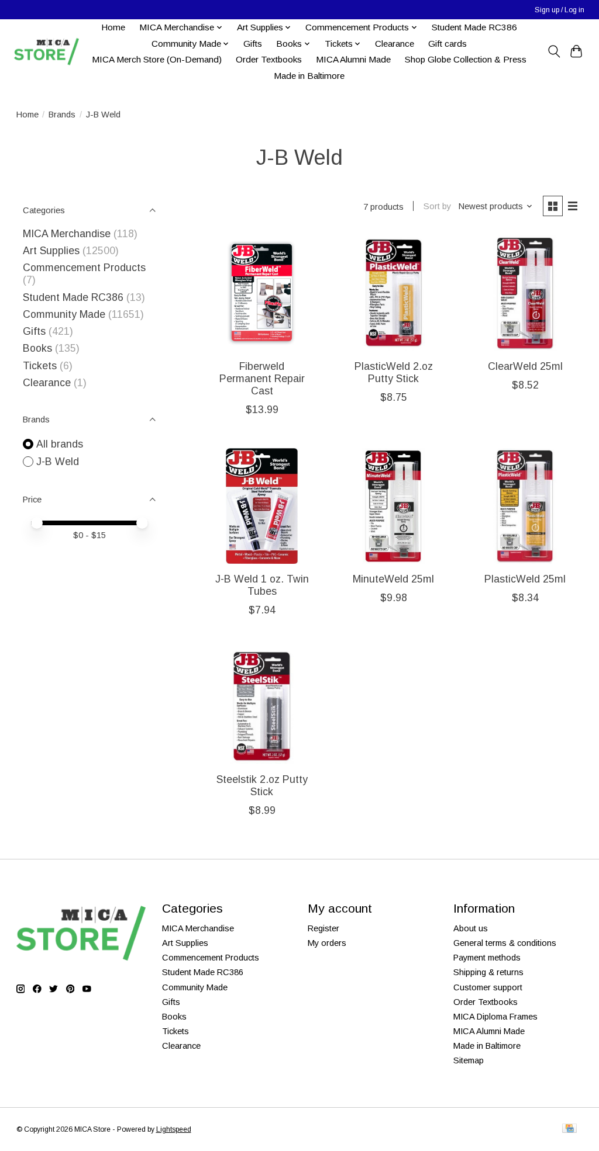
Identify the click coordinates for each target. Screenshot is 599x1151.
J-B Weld (57, 461)
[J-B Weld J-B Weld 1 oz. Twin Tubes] (261, 505)
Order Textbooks (269, 59)
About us (470, 928)
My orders (327, 943)
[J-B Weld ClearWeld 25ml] (525, 293)
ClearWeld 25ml (525, 366)
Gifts (252, 43)
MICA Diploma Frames (495, 1016)
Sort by (437, 206)
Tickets (41, 366)
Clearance (394, 43)
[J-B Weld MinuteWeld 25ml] (393, 505)
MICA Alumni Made (353, 59)
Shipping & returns (488, 972)
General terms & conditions (504, 943)
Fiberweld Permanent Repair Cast (262, 378)
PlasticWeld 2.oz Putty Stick (393, 372)
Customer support (487, 987)
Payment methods (487, 957)
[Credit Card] (569, 1129)
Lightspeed (173, 1129)
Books (37, 348)
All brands (59, 444)
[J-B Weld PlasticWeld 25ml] (525, 505)
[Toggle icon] (553, 51)
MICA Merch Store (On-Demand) (157, 59)
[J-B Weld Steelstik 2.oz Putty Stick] (261, 706)
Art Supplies (51, 250)
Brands (62, 114)
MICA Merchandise (67, 234)
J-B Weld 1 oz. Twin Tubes (262, 585)
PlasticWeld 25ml (525, 579)
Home (113, 27)
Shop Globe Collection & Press (465, 59)
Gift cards (447, 43)
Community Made (64, 314)
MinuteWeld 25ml (393, 579)
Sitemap (468, 1060)
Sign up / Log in (559, 10)
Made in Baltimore (309, 76)
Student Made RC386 (474, 27)
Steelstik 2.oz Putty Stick (262, 786)
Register (323, 928)
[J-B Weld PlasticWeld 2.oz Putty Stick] (393, 293)
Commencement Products (84, 267)
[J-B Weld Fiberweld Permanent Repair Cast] (261, 293)
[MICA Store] (46, 52)
